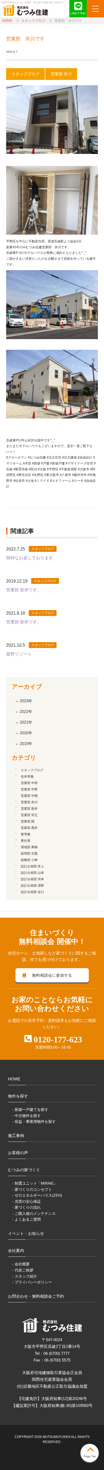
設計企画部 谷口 (32, 892)
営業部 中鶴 (29, 796)
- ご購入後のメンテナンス (34, 1213)
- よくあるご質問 (26, 1219)
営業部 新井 (29, 808)
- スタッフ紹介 (24, 1276)
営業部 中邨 (29, 783)
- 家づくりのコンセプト (32, 1189)
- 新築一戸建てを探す (30, 1109)
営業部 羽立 (29, 815)
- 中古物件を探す (26, 1116)
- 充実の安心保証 (26, 1201)
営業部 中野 (29, 789)
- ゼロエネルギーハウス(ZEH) (37, 1195)
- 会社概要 (21, 1264)
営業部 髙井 (29, 828)
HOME (7, 21)
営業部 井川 (29, 802)
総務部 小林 (29, 860)
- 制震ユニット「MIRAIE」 (34, 1183)
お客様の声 (18, 1152)
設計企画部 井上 (32, 866)
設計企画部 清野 (32, 885)
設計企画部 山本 (32, 873)
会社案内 (16, 1250)
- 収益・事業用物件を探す (34, 1121)
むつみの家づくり (24, 1170)
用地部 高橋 (29, 847)
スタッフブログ (33, 21)
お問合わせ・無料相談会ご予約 (36, 1296)
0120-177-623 (58, 1039)
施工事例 (16, 1135)
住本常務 (27, 776)
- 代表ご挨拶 (22, 1270)
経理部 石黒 (29, 853)
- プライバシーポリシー (32, 1282)
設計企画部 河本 (32, 879)
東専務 (25, 834)
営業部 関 (27, 821)
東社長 (25, 841)
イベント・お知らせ (26, 1233)
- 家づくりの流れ (26, 1207)
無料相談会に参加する (52, 975)
